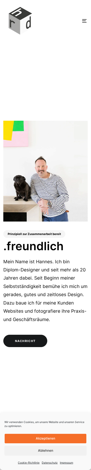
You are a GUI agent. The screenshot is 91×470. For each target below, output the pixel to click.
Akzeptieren (45, 438)
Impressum (66, 462)
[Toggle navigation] (73, 20)
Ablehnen (45, 450)
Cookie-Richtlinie (29, 462)
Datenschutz (50, 462)
